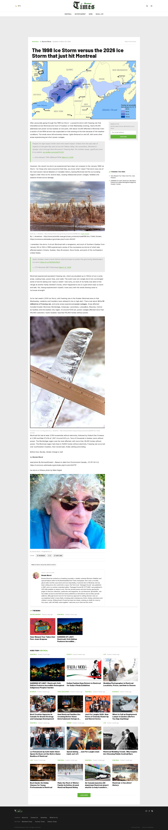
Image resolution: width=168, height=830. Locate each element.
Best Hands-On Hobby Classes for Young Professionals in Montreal (41, 785)
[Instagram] (146, 810)
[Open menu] (151, 6)
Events (69, 654)
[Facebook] (149, 810)
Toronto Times (40, 821)
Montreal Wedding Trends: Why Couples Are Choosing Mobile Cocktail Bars (120, 752)
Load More (84, 795)
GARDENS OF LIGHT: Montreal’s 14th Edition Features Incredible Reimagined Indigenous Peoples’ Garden (123, 182)
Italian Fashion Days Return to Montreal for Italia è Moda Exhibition (84, 684)
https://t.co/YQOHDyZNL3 (50, 262)
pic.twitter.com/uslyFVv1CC (53, 152)
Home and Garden (63, 691)
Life (104, 654)
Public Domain (85, 234)
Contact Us (34, 817)
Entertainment (80, 14)
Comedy (69, 723)
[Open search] (147, 6)
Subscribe (123, 136)
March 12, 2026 (65, 267)
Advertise (44, 817)
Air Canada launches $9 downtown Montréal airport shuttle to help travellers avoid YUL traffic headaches (97, 786)
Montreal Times (27, 821)
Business (33, 691)
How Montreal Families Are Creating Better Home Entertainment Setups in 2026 (69, 717)
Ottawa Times (52, 821)
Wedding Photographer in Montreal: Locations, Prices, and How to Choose (119, 684)
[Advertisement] (84, 26)
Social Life (99, 14)
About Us (25, 817)
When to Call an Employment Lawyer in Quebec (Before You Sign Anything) (124, 716)
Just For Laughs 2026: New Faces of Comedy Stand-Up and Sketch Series (97, 716)
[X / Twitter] (152, 810)
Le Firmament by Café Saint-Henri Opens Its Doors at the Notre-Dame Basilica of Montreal (45, 753)
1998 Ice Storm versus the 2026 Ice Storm (43, 564)
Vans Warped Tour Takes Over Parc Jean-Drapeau (123, 176)
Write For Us (54, 817)
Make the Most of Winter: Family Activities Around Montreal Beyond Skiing (68, 785)
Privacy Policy (135, 827)
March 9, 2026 (67, 157)
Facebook (42, 555)
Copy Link (59, 555)
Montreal (68, 14)
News (91, 14)
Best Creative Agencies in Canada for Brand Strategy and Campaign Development (42, 716)
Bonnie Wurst (46, 41)
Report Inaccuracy (130, 41)
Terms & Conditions (148, 827)
